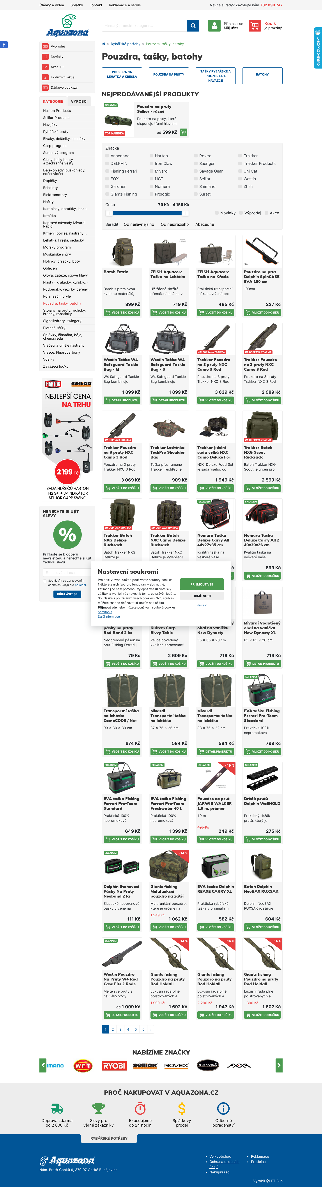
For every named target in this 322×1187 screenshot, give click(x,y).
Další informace (109, 616)
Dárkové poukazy (64, 87)
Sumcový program (58, 152)
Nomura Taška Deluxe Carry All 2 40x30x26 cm (261, 540)
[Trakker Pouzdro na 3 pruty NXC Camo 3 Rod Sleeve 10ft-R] (262, 339)
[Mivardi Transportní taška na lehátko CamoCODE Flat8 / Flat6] (169, 690)
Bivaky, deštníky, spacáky (64, 138)
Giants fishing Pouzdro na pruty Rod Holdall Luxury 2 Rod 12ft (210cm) (214, 984)
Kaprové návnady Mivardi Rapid (64, 224)
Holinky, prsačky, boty (61, 261)
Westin (250, 178)
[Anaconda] (208, 1065)
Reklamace (260, 1156)
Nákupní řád (219, 1172)
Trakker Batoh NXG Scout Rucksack (258, 452)
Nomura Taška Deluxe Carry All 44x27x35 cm (213, 540)
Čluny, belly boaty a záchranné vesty (58, 161)
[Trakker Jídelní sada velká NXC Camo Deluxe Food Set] (216, 427)
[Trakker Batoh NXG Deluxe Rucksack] (122, 515)
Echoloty (50, 187)
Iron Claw (164, 163)
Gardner (118, 186)
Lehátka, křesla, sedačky (63, 240)
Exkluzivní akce (62, 77)
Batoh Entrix (116, 272)
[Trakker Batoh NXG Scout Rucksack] (262, 427)
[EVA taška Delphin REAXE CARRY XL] (216, 866)
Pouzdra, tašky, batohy (62, 303)
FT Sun (277, 1181)
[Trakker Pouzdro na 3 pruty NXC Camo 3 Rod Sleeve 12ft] (216, 339)
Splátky (77, 5)
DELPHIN (119, 163)
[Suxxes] (270, 1065)
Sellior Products (56, 117)
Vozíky (48, 359)
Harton (161, 155)
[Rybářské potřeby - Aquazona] (103, 44)
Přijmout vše (202, 584)
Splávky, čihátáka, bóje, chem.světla (62, 336)
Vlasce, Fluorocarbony (61, 352)
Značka (112, 148)
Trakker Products (260, 163)
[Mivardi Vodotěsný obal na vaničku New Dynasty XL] (262, 602)
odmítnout (105, 612)
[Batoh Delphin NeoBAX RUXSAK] (262, 866)
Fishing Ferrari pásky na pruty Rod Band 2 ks (118, 628)
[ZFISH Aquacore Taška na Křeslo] (216, 251)
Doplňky (50, 180)
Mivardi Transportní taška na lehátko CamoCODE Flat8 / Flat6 (168, 720)
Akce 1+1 (58, 67)
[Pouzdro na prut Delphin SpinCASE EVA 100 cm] (262, 251)
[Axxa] (239, 1065)
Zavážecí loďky (56, 366)
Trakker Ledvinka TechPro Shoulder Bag (167, 452)
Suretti (205, 194)
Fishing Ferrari (124, 171)
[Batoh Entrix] (122, 251)
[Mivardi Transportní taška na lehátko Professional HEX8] (216, 690)
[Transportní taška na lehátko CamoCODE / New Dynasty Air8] (122, 690)
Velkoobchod (220, 1156)
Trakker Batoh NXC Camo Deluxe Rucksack (168, 540)
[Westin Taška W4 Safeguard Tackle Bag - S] (169, 339)
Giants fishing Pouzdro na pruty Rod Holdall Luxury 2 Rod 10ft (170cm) (167, 984)
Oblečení (50, 268)
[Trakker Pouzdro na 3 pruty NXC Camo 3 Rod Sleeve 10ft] (122, 427)
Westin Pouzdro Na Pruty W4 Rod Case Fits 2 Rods (121, 979)
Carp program (55, 145)
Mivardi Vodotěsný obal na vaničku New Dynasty (215, 628)
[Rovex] (177, 1065)
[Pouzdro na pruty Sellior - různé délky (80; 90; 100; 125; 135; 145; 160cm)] (183, 132)
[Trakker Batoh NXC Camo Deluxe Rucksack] (169, 515)
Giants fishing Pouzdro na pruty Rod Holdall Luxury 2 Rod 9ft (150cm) (261, 984)
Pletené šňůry (54, 328)
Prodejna (258, 1161)
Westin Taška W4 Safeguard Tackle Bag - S (167, 365)
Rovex (205, 155)
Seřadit (112, 224)
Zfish (248, 186)
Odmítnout (202, 596)
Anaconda (120, 155)
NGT (159, 178)
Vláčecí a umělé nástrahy (64, 345)
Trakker (251, 155)
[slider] (109, 213)
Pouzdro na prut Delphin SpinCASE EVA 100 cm (262, 277)
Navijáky (50, 124)
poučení (80, 585)
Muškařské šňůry (57, 254)
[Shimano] (52, 1065)
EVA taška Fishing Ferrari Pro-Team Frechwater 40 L (168, 804)
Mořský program (57, 247)
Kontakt (96, 5)
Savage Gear (211, 171)
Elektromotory (55, 194)
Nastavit (202, 605)
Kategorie (53, 101)
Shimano (207, 186)
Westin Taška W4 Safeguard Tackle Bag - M (121, 365)
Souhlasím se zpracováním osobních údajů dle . (67, 583)
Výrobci (79, 101)
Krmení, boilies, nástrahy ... (65, 233)
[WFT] (83, 1065)
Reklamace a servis (125, 5)
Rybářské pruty (55, 131)
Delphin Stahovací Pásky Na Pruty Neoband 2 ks (121, 891)
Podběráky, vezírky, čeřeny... (66, 289)
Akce (274, 213)
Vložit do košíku (125, 312)
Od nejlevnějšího (139, 224)
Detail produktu (125, 400)
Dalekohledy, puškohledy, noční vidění (64, 172)
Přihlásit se (67, 594)
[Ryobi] (114, 1065)
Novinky (57, 57)
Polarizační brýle (57, 296)
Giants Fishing (124, 194)
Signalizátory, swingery (62, 321)
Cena (110, 204)
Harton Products (57, 110)
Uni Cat (250, 171)
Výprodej (58, 46)
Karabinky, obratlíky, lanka (65, 208)
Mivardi (161, 171)
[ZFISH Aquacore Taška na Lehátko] (169, 251)
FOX (115, 178)
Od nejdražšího (175, 224)
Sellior (205, 178)
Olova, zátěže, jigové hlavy (65, 275)
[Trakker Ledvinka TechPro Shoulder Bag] (169, 427)
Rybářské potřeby (125, 44)
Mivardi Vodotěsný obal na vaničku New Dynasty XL (262, 628)
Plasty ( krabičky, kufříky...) (65, 282)
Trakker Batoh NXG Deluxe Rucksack (118, 540)
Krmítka (49, 215)
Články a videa (51, 5)
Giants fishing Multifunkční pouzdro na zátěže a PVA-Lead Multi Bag (168, 896)
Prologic (162, 194)
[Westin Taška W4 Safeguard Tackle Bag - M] (122, 339)
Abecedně (204, 224)
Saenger (207, 163)
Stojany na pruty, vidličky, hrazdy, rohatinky (64, 312)
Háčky (48, 201)
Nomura (162, 186)
